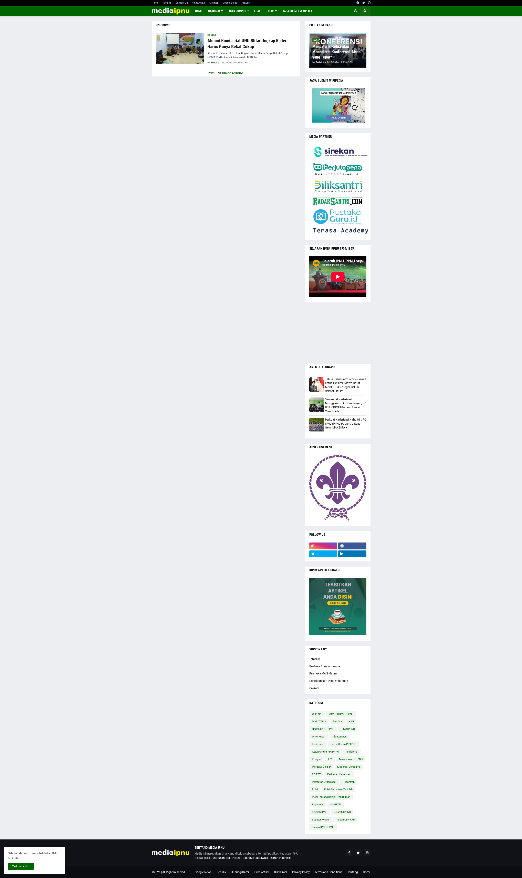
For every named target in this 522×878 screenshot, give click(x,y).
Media (198, 853)
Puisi (315, 789)
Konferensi (351, 751)
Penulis (245, 2)
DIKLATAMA (319, 721)
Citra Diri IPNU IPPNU (341, 713)
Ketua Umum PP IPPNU (325, 751)
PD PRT (316, 774)
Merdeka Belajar (321, 766)
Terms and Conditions (328, 872)
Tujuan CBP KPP (345, 819)
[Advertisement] (337, 333)
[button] (355, 11)
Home (155, 2)
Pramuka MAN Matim (323, 673)
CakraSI (314, 688)
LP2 (330, 759)
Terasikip (315, 659)
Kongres (317, 759)
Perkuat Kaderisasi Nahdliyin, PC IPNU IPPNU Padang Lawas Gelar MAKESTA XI (345, 423)
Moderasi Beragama (349, 766)
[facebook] (357, 3)
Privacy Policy (301, 872)
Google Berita (230, 2)
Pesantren (349, 781)
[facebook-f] (349, 852)
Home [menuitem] (198, 11)
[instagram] (369, 3)
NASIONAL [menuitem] (214, 11)
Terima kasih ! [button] (21, 866)
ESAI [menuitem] (257, 11)
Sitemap (214, 2)
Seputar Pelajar (321, 819)
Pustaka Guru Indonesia (324, 666)
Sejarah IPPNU (342, 812)
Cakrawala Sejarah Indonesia (272, 857)
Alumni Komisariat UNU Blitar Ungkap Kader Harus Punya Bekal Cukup (246, 43)
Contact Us (182, 2)
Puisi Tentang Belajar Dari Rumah (331, 796)
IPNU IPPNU (348, 729)
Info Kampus (339, 736)
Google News (203, 872)
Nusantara (223, 857)
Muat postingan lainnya (226, 72)
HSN (351, 721)
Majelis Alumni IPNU (351, 759)
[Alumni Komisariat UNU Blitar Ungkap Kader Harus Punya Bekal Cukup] (180, 48)
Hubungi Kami (240, 872)
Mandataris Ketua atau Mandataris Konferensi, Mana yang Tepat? (336, 52)
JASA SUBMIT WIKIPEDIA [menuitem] (297, 11)
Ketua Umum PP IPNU (343, 744)
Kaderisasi (318, 744)
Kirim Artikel (198, 2)
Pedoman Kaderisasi (339, 774)
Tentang (167, 2)
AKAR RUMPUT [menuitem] (237, 11)
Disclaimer (280, 872)
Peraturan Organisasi (324, 781)
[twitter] (363, 3)
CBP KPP (317, 713)
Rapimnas (318, 804)
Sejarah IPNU (319, 812)
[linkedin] (352, 553)
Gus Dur (337, 721)
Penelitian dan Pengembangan (328, 680)
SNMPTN (335, 804)
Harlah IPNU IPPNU (323, 729)
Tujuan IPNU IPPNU (323, 827)
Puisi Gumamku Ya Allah (338, 789)
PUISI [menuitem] (271, 11)
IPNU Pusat (318, 736)
